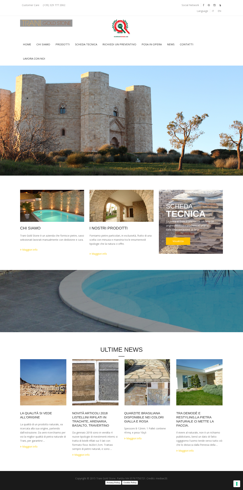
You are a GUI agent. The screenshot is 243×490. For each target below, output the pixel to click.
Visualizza (178, 241)
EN (219, 11)
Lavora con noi (34, 58)
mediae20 (161, 478)
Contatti (186, 44)
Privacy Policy (113, 482)
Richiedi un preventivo (119, 44)
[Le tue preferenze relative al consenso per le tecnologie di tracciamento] (236, 483)
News (171, 44)
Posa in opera (152, 44)
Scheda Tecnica (86, 44)
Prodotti (63, 44)
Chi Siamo (43, 44)
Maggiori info (30, 249)
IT (213, 11)
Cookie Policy (129, 482)
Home (27, 44)
